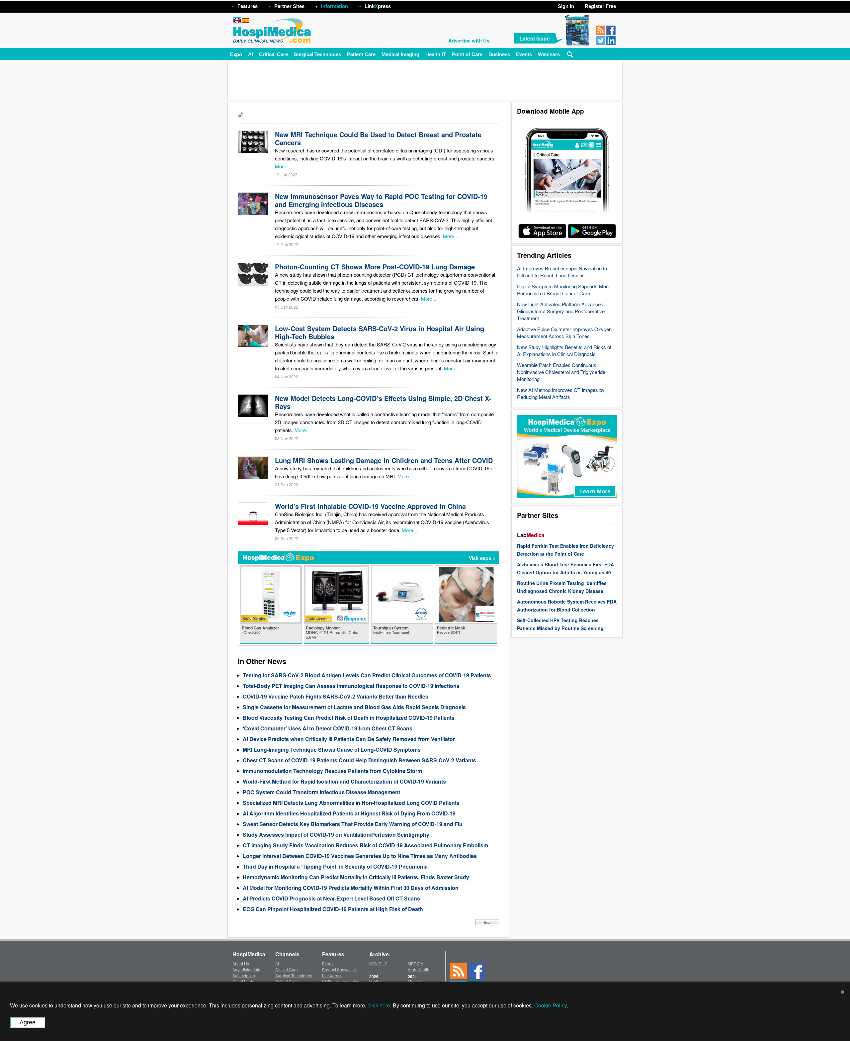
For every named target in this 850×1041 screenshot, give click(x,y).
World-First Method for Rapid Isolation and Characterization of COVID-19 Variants (344, 781)
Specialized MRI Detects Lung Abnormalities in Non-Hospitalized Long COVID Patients (351, 802)
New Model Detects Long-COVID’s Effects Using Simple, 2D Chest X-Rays (383, 402)
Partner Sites (289, 6)
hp (400, 4)
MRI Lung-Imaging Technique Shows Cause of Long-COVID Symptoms (332, 749)
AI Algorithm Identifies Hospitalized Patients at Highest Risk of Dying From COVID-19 (349, 813)
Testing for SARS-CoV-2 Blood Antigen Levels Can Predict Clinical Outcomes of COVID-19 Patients (367, 675)
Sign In (566, 6)
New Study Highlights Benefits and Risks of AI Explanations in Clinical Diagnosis (564, 350)
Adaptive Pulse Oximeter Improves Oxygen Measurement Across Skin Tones (564, 332)
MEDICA (415, 963)
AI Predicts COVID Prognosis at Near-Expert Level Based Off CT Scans (331, 898)
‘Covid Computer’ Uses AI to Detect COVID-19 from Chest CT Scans (327, 728)
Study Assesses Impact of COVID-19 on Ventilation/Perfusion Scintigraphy (336, 834)
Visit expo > (482, 558)
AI (250, 54)
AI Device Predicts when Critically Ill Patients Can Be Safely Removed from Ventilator (349, 739)
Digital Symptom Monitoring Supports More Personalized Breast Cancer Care (563, 290)
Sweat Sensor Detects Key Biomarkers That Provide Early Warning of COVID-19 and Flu (353, 824)
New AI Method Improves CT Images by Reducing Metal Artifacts (561, 393)
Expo (236, 54)
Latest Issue (534, 38)
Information (334, 6)
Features (247, 6)
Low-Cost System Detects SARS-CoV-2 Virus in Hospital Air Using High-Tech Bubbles (379, 332)
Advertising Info (246, 969)
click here (379, 1005)
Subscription (243, 975)
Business (499, 54)
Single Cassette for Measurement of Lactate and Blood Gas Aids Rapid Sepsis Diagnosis (354, 707)
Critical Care (273, 54)
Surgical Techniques (317, 54)
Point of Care (467, 54)
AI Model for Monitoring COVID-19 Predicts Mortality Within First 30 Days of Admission (351, 888)
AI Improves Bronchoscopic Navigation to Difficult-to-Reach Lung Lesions (562, 272)
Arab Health (418, 969)
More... (282, 166)
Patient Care (361, 54)
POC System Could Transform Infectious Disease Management (321, 792)
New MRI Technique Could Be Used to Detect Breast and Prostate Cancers (378, 138)
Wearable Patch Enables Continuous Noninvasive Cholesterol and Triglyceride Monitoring (561, 371)
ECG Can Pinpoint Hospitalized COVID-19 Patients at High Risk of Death (333, 909)
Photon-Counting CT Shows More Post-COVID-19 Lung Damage (375, 266)
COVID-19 (378, 963)
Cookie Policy (550, 1005)
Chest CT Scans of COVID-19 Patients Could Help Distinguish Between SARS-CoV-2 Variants (359, 760)
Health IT (435, 54)
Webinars (549, 54)
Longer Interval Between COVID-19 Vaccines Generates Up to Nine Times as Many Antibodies (360, 856)
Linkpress (378, 6)
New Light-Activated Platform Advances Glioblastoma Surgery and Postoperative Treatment (561, 311)
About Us (240, 963)
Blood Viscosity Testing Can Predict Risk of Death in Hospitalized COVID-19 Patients (349, 717)
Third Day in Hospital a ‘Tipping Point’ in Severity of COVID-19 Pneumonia (335, 866)
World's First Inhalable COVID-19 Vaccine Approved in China (370, 506)
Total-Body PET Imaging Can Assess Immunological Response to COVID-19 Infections (351, 686)
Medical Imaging (400, 54)
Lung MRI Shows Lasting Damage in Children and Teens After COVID (384, 460)
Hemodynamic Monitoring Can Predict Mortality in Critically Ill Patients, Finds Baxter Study (356, 877)
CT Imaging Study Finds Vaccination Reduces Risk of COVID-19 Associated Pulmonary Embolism (365, 845)
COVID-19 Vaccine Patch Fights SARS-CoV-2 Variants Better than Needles (335, 696)
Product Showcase (339, 969)
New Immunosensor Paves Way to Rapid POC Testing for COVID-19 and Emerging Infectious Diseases (381, 200)
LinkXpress (332, 975)
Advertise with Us (468, 40)
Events (524, 54)
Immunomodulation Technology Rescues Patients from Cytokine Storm (332, 771)
